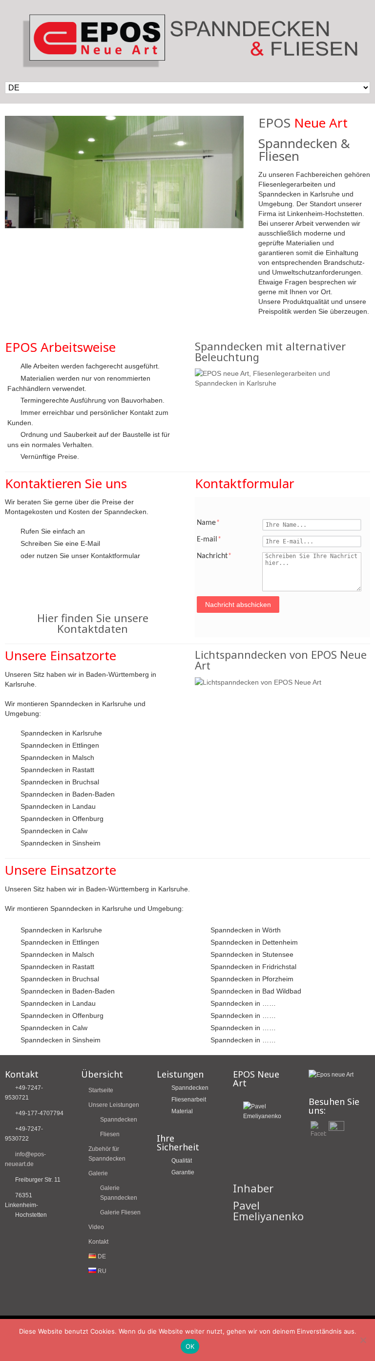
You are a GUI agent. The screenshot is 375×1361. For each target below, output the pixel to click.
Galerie (98, 1173)
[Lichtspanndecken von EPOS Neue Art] (258, 682)
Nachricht (214, 556)
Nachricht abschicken (238, 604)
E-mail (209, 539)
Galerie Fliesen (120, 1212)
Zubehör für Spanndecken (106, 1153)
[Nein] (363, 1340)
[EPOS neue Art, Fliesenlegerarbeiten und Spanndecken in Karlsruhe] (282, 383)
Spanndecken (118, 1119)
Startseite (100, 1090)
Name (208, 523)
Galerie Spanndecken (118, 1193)
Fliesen (110, 1134)
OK (190, 1346)
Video (96, 1227)
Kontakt (98, 1241)
